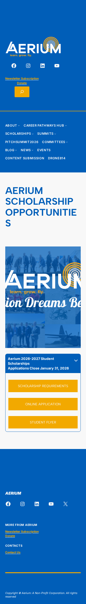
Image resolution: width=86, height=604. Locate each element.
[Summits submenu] (55, 134)
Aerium (13, 493)
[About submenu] (19, 125)
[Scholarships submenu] (33, 134)
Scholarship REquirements (43, 386)
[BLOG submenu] (16, 150)
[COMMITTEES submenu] (67, 142)
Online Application (43, 404)
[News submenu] (32, 150)
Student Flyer (43, 422)
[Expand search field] (22, 91)
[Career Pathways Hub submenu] (66, 125)
